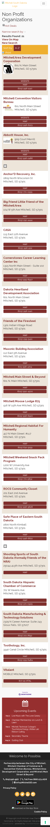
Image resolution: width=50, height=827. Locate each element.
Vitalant (8, 669)
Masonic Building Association (23, 348)
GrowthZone (8, 824)
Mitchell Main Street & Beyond (24, 376)
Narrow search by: (12, 31)
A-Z (17, 47)
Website (25, 81)
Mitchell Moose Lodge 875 (21, 401)
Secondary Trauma (20, 734)
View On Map (10, 39)
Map (25, 85)
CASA (7, 230)
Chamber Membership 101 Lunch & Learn (27, 719)
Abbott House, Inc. (16, 135)
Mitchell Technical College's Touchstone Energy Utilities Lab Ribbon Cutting (25, 726)
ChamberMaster (32, 824)
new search (9, 42)
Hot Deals (11, 25)
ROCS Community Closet (20, 488)
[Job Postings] (5, 166)
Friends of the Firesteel (19, 321)
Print (8, 52)
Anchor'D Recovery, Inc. (19, 174)
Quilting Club (17, 738)
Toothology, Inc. (14, 645)
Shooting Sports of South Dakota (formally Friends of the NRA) (24, 557)
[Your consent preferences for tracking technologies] (45, 822)
